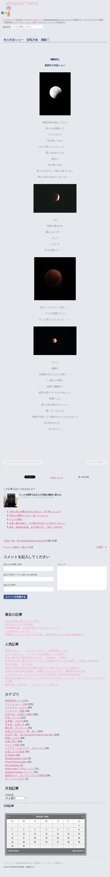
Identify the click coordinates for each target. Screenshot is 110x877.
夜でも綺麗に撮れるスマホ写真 (22, 621)
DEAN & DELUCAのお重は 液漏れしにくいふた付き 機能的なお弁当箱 (45, 671)
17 (24, 838)
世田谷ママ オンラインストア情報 (88, 20)
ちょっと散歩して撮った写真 (19, 547)
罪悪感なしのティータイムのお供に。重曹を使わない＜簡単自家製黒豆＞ (45, 634)
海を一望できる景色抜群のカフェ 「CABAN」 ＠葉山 (36, 657)
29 (79, 842)
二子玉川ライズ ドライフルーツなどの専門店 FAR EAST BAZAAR (42, 674)
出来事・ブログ (13, 721)
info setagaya (12, 765)
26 (46, 842)
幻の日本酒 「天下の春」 (19, 664)
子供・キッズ (12, 717)
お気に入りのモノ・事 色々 (21, 731)
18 (35, 838)
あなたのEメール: (20, 574)
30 (12, 846)
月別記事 (9, 795)
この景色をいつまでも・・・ (21, 631)
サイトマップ (47, 863)
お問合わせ (60, 22)
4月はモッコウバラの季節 (19, 624)
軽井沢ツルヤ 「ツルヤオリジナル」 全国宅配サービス (36, 650)
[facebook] (2, 13)
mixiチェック (57, 477)
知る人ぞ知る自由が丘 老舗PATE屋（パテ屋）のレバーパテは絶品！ (42, 667)
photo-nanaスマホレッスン (19, 768)
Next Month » (78, 851)
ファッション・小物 (27, 22)
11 (35, 834)
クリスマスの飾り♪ (96, 462)
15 (79, 834)
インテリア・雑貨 (14, 711)
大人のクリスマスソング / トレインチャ (23, 462)
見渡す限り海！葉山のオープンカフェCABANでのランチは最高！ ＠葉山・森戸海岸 (51, 661)
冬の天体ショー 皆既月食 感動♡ (26, 39)
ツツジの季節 (15, 519)
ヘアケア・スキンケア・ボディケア (24, 748)
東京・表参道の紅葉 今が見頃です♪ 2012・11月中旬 (35, 527)
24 (24, 842)
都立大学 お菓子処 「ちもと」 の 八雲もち (32, 684)
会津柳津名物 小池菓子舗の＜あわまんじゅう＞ (33, 628)
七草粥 (100, 547)
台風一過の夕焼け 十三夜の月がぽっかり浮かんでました (37, 523)
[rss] (8, 15)
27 (58, 842)
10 (24, 834)
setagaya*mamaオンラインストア (57, 20)
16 (12, 838)
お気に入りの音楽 (14, 751)
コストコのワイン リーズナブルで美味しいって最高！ (35, 654)
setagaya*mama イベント (19, 772)
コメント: (61, 564)
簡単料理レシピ (10, 22)
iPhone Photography (15, 762)
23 (12, 842)
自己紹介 (19, 20)
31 (24, 846)
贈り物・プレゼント (16, 728)
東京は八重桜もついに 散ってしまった (28, 515)
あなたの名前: (12, 564)
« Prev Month (13, 851)
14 (68, 834)
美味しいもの (12, 738)
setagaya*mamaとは (33, 20)
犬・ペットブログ (14, 778)
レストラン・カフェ (45, 22)
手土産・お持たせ (14, 724)
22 (79, 838)
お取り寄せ (11, 741)
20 (58, 838)
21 (68, 838)
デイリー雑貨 (12, 745)
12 (46, 834)
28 (68, 842)
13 (58, 834)
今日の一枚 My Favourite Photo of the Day (25, 540)
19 (46, 838)
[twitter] (5, 13)
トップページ (8, 20)
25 (35, 842)
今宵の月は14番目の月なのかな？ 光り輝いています (35, 511)
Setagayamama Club (16, 758)
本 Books (10, 755)
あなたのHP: (10, 585)
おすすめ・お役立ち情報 (18, 714)
